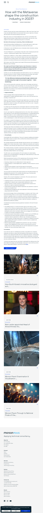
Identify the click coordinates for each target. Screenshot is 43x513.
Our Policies (6, 475)
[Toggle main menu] (5, 2)
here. (27, 244)
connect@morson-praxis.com (10, 481)
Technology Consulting (9, 465)
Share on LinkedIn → (10, 248)
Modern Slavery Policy (9, 472)
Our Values (6, 444)
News (5, 452)
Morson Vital (6, 494)
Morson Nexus (7, 496)
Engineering (6, 463)
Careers (5, 453)
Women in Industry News (25, 22)
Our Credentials (7, 456)
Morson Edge (7, 493)
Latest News (15, 22)
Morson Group (7, 491)
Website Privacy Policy (9, 471)
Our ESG (5, 446)
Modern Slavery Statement (10, 474)
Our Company (7, 441)
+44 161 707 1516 (7, 482)
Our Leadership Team (8, 443)
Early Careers (7, 455)
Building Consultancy (8, 462)
